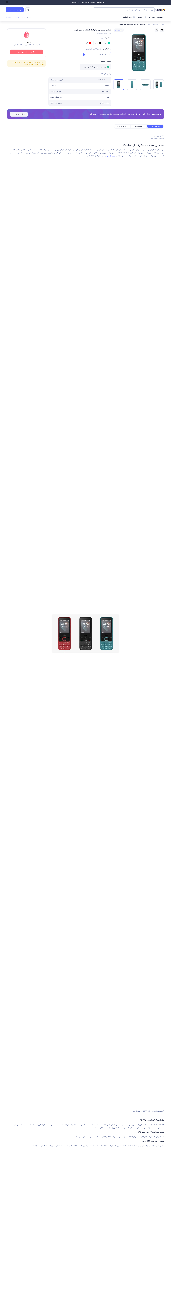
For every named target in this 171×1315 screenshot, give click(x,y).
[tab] (155, 126)
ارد (149, 24)
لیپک (162, 24)
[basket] (27, 9)
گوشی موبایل (155, 24)
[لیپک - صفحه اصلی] (160, 10)
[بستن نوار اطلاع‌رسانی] (7, 2)
